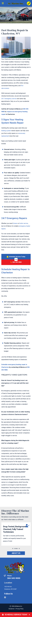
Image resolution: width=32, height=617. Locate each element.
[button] (12, 548)
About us (16, 553)
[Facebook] (5, 598)
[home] (16, 3)
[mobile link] (29, 3)
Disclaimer (11, 608)
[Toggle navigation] (3, 4)
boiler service (23, 223)
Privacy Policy (19, 608)
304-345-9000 (17, 262)
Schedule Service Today (17, 256)
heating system (6, 130)
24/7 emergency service (9, 98)
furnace (15, 223)
